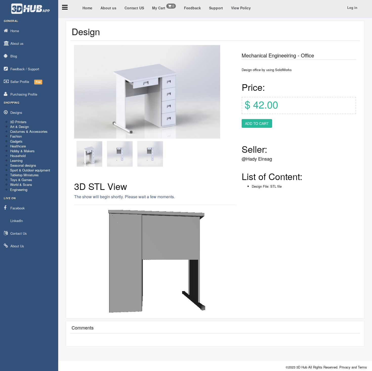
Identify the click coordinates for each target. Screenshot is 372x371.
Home (14, 30)
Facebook (17, 208)
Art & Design (19, 126)
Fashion (16, 136)
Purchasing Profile (23, 94)
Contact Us (18, 233)
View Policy (241, 7)
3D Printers (18, 121)
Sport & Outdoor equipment (30, 170)
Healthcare (18, 146)
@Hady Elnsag (257, 158)
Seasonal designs (23, 165)
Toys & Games (21, 179)
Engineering (18, 189)
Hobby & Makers (22, 150)
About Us (17, 246)
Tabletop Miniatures (24, 174)
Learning (16, 160)
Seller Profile (25, 81)
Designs (16, 112)
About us (17, 43)
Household (18, 155)
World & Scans (21, 184)
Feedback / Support (24, 69)
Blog (13, 56)
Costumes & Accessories (29, 131)
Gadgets (16, 141)
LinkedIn (16, 220)
